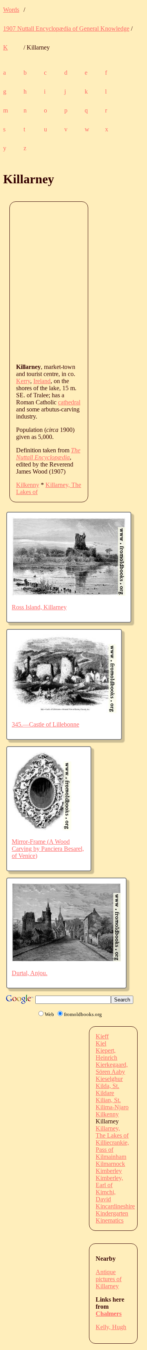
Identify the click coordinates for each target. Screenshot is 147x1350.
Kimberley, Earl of (109, 1181)
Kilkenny (27, 484)
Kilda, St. (107, 1086)
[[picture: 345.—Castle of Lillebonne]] (64, 711)
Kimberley (109, 1170)
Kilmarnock (110, 1163)
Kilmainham (111, 1156)
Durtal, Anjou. (29, 973)
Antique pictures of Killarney (109, 1279)
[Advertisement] (73, 282)
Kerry (23, 381)
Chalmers (109, 1313)
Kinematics (109, 1220)
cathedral (69, 402)
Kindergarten (112, 1213)
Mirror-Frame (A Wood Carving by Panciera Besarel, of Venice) (48, 848)
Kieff (102, 1036)
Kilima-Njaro (112, 1107)
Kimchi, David (106, 1195)
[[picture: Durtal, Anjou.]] (66, 959)
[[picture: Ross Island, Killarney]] (69, 593)
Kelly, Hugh (111, 1327)
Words (11, 9)
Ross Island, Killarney (39, 607)
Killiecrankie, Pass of (112, 1146)
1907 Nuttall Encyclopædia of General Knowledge (66, 28)
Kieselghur (109, 1078)
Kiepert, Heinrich (106, 1054)
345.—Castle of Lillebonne (45, 724)
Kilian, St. (108, 1100)
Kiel (101, 1043)
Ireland (42, 381)
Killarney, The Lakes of (112, 1132)
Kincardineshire (115, 1206)
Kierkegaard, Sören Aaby (112, 1068)
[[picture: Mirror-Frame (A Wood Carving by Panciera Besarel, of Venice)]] (41, 828)
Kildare (105, 1093)
